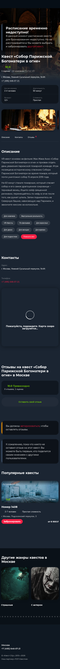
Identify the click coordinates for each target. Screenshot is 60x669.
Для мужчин (40, 230)
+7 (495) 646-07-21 (10, 81)
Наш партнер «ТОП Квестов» (14, 659)
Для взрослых (42, 223)
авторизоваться (30, 426)
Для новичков (9, 216)
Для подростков (10, 237)
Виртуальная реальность (31, 216)
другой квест (35, 46)
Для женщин (24, 230)
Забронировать (12, 521)
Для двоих (8, 230)
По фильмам (24, 223)
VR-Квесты (8, 223)
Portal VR (30, 71)
